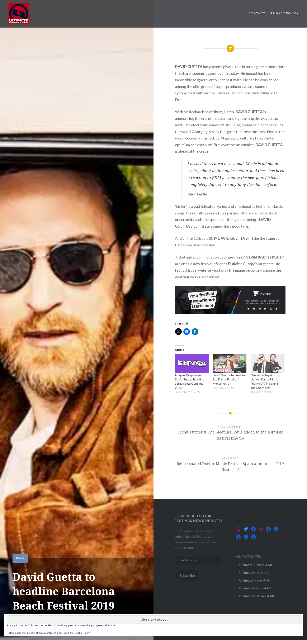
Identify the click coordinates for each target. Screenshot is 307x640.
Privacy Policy (284, 13)
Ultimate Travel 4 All (254, 580)
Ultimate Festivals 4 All (256, 596)
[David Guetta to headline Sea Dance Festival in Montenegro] (229, 363)
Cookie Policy (82, 632)
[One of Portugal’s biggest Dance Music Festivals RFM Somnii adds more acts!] (267, 363)
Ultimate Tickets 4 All (255, 565)
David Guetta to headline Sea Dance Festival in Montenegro (229, 379)
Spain (20, 558)
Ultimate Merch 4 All (255, 572)
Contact (257, 13)
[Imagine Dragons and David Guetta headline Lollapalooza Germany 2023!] (192, 363)
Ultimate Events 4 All (255, 588)
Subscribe (187, 575)
